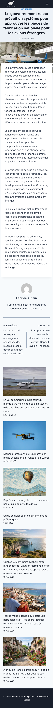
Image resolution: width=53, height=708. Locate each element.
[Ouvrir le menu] (47, 4)
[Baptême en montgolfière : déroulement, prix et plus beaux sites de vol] (26, 482)
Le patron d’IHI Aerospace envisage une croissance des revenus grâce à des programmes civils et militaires (13, 340)
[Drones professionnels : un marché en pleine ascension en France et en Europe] (26, 435)
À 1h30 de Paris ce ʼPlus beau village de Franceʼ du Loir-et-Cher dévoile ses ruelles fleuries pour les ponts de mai (26, 673)
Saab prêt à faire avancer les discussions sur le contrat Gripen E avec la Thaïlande (39, 336)
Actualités (26, 9)
